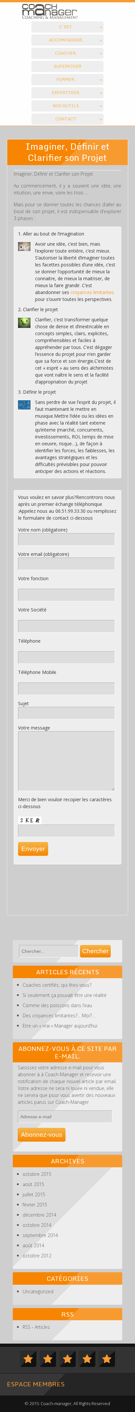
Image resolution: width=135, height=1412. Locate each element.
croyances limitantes (92, 292)
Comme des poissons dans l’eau (57, 1005)
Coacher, (66, 53)
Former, (65, 79)
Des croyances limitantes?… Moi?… (59, 1015)
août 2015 (33, 1184)
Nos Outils (66, 105)
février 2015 (35, 1204)
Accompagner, (66, 39)
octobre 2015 (37, 1174)
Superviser (67, 66)
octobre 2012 (37, 1255)
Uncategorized (38, 1291)
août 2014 (33, 1245)
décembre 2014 (39, 1215)
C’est (65, 26)
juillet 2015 (34, 1194)
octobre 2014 (37, 1225)
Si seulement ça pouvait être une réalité (64, 995)
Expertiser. (66, 92)
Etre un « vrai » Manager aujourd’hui (60, 1026)
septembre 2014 (40, 1235)
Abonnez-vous (41, 1134)
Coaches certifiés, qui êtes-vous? (57, 985)
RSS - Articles (36, 1327)
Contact (65, 118)
